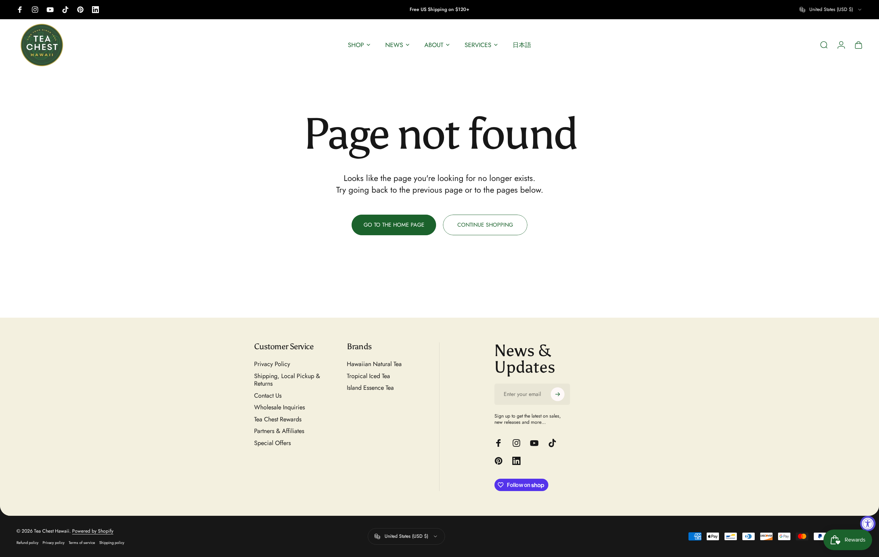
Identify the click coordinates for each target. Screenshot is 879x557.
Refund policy (27, 542)
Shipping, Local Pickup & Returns (287, 380)
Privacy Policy (272, 364)
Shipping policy (111, 542)
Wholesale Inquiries (279, 407)
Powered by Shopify (92, 530)
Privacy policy (54, 542)
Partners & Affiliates (279, 431)
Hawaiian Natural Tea (374, 364)
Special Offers (272, 443)
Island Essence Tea (370, 388)
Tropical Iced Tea (368, 376)
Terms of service (82, 542)
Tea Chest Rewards (277, 419)
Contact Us (268, 396)
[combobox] (831, 9)
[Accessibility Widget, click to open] (868, 523)
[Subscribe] (557, 394)
